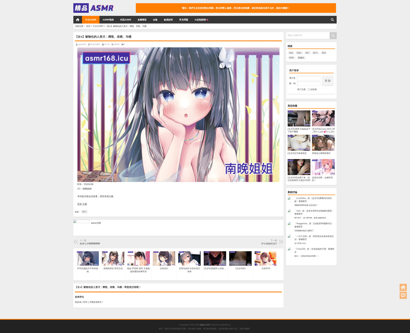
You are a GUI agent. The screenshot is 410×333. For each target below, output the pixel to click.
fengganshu (301, 223)
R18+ (291, 57)
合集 (155, 19)
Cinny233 (300, 249)
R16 (291, 53)
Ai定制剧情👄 (202, 19)
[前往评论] (403, 295)
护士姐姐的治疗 (269, 243)
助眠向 (301, 57)
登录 (79, 204)
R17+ (315, 53)
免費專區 (142, 19)
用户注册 (301, 89)
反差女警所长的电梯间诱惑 (319, 211)
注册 (84, 204)
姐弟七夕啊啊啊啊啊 (90, 243)
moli (298, 211)
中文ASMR (90, 19)
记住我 (313, 89)
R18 (324, 53)
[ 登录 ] (85, 302)
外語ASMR (125, 19)
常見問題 (183, 19)
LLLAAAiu (301, 198)
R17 (307, 53)
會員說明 (168, 19)
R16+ (299, 53)
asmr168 (82, 44)
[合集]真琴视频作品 (322, 223)
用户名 (292, 78)
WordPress (226, 325)
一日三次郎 (301, 236)
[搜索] (332, 20)
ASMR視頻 (108, 19)
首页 (77, 20)
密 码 (292, 83)
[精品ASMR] (93, 4)
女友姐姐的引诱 (318, 249)
